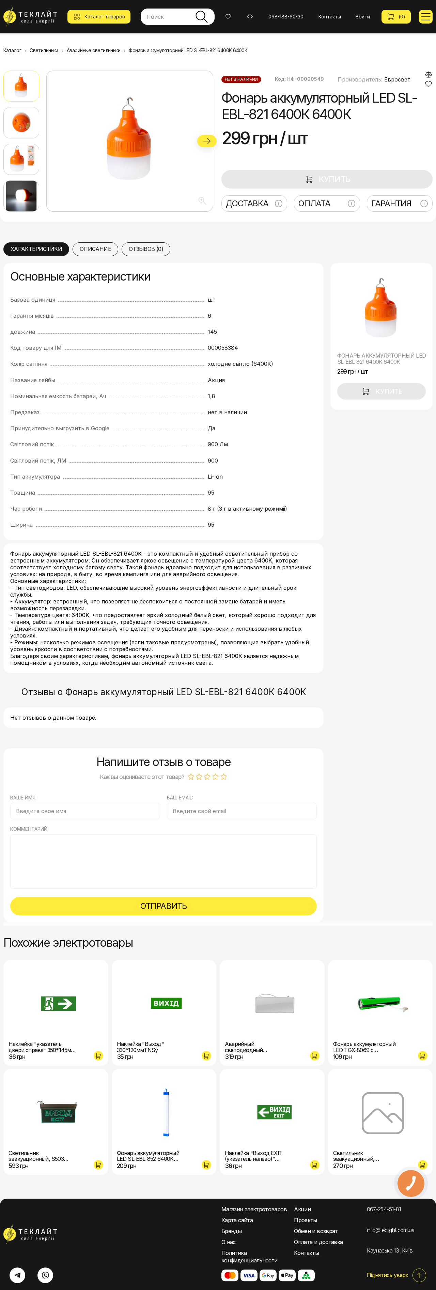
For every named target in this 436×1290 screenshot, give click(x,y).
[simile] (428, 75)
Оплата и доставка (318, 1242)
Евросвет (397, 79)
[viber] (45, 1275)
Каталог (12, 50)
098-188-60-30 (285, 16)
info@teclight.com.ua (391, 1230)
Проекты (305, 1220)
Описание (95, 248)
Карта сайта (237, 1220)
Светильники (44, 50)
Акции (302, 1209)
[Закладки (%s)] (228, 17)
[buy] (98, 1056)
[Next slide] (207, 141)
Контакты (329, 16)
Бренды (231, 1231)
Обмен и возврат (316, 1231)
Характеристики (36, 248)
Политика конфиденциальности (249, 1256)
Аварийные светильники (93, 50)
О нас (228, 1242)
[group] (129, 141)
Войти (363, 16)
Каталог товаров (104, 16)
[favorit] (428, 84)
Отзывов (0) (146, 248)
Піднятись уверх (387, 1275)
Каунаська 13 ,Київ (389, 1250)
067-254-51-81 (384, 1209)
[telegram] (17, 1275)
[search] (201, 16)
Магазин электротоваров (254, 1209)
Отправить (163, 906)
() (402, 16)
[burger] (426, 17)
